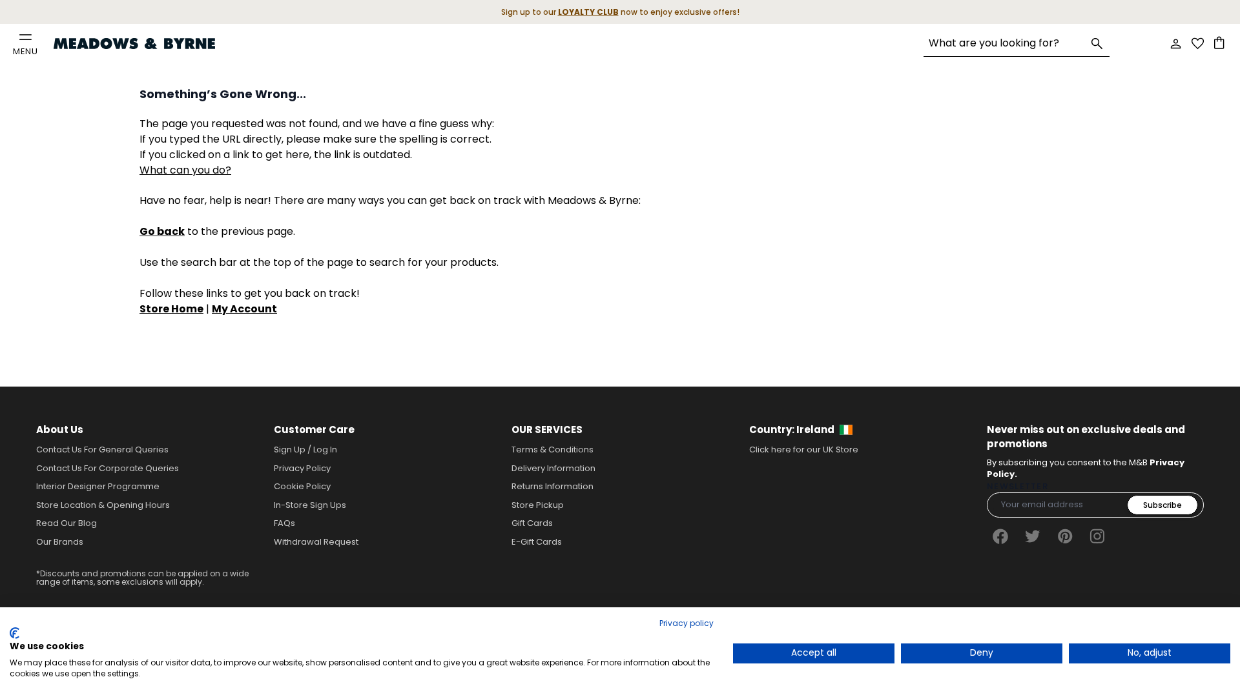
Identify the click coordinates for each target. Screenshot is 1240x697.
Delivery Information (553, 468)
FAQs (284, 523)
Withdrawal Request (316, 542)
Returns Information (553, 486)
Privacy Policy (302, 468)
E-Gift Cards (537, 542)
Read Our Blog (66, 523)
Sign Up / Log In (305, 449)
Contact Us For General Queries (102, 449)
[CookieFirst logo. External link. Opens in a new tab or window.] (14, 633)
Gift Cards (532, 523)
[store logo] (134, 43)
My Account (244, 308)
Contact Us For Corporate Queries (107, 468)
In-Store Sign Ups (310, 505)
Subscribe (1162, 505)
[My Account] (1175, 44)
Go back (162, 231)
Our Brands (59, 542)
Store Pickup (538, 505)
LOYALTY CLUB (588, 11)
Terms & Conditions (553, 449)
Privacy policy (686, 623)
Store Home (171, 308)
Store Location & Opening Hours (103, 505)
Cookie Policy (302, 486)
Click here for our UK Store (803, 449)
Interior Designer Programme (98, 486)
